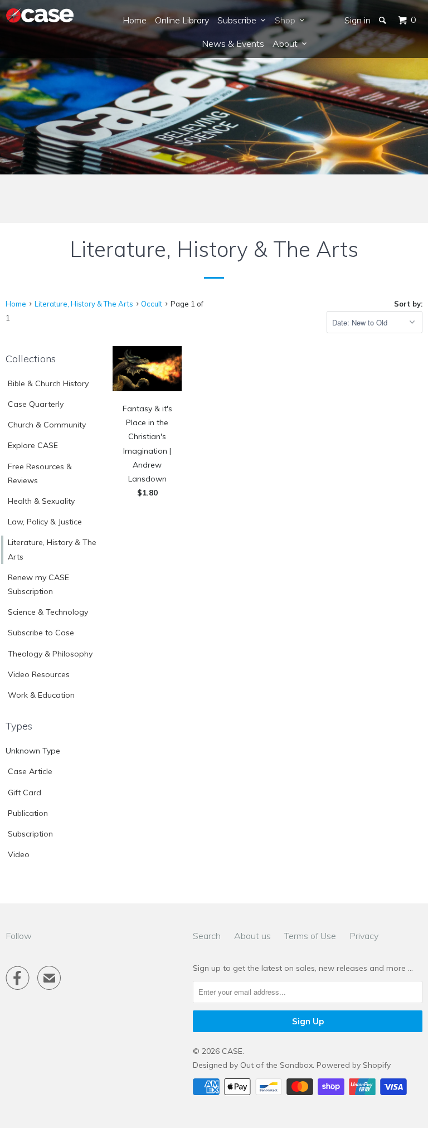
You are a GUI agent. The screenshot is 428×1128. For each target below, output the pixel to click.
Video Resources (39, 674)
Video (19, 854)
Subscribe (239, 20)
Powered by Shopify (354, 1065)
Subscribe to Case (41, 633)
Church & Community (47, 425)
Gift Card (24, 792)
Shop (287, 20)
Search (207, 935)
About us (252, 935)
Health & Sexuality (41, 501)
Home (135, 20)
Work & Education (41, 695)
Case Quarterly (36, 404)
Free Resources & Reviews (40, 473)
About (287, 43)
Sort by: (408, 303)
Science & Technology (48, 612)
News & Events (233, 43)
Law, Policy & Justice (45, 522)
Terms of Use (310, 935)
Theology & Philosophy (50, 654)
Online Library (182, 20)
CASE (232, 1051)
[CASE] (40, 16)
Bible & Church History (48, 383)
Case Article (30, 771)
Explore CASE (33, 445)
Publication (28, 813)
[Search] (383, 20)
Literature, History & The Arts (52, 549)
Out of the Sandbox (276, 1065)
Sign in (357, 20)
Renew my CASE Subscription (38, 584)
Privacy (363, 935)
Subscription (30, 834)
